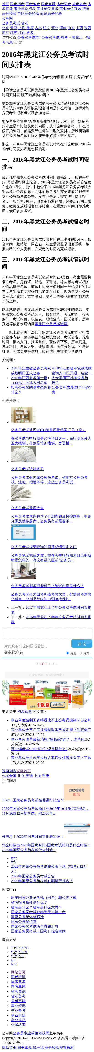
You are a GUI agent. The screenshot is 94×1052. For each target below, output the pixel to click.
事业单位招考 (25, 9)
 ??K (17, 956)
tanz (14, 858)
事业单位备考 (47, 9)
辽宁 (46, 28)
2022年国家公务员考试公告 (33, 876)
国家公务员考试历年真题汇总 (34, 926)
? (13, 862)
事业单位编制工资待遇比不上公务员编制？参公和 (51, 720)
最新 (73, 653)
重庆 (30, 28)
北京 (5, 28)
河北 (54, 28)
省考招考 (64, 4)
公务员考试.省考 (15, 23)
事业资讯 (18, 1006)
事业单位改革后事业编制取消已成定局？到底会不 (51, 730)
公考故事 (18, 1025)
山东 (71, 28)
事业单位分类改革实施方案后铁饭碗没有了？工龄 (51, 758)
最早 (87, 653)
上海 (22, 28)
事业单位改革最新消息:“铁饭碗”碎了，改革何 (47, 739)
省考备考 (79, 4)
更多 (30, 33)
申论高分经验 (28, 13)
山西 (79, 28)
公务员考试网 (28, 37)
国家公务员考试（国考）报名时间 (38, 931)
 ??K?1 (19, 952)
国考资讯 (18, 977)
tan (13, 960)
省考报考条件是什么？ (29, 902)
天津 (13, 28)
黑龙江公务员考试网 (51, 324)
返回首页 (23, 771)
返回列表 (9, 771)
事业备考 (18, 1010)
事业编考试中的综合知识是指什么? (39, 749)
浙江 (5, 33)
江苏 (13, 33)
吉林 (38, 28)
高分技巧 (18, 1020)
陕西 (87, 28)
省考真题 (18, 1001)
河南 (63, 28)
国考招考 (17, 4)
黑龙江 (77, 37)
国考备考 (33, 4)
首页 (5, 4)
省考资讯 (18, 991)
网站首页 (18, 972)
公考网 (7, 18)
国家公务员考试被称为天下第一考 (38, 912)
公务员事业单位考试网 (31, 1033)
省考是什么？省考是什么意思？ (36, 907)
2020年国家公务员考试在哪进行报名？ (42, 881)
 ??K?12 (20, 948)
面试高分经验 (51, 13)
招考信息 (24, 712)
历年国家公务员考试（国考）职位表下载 (44, 898)
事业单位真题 (70, 9)
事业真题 (18, 1015)
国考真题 (48, 4)
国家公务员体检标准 (27, 917)
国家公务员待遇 (24, 922)
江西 (22, 33)
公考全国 (9, 776)
